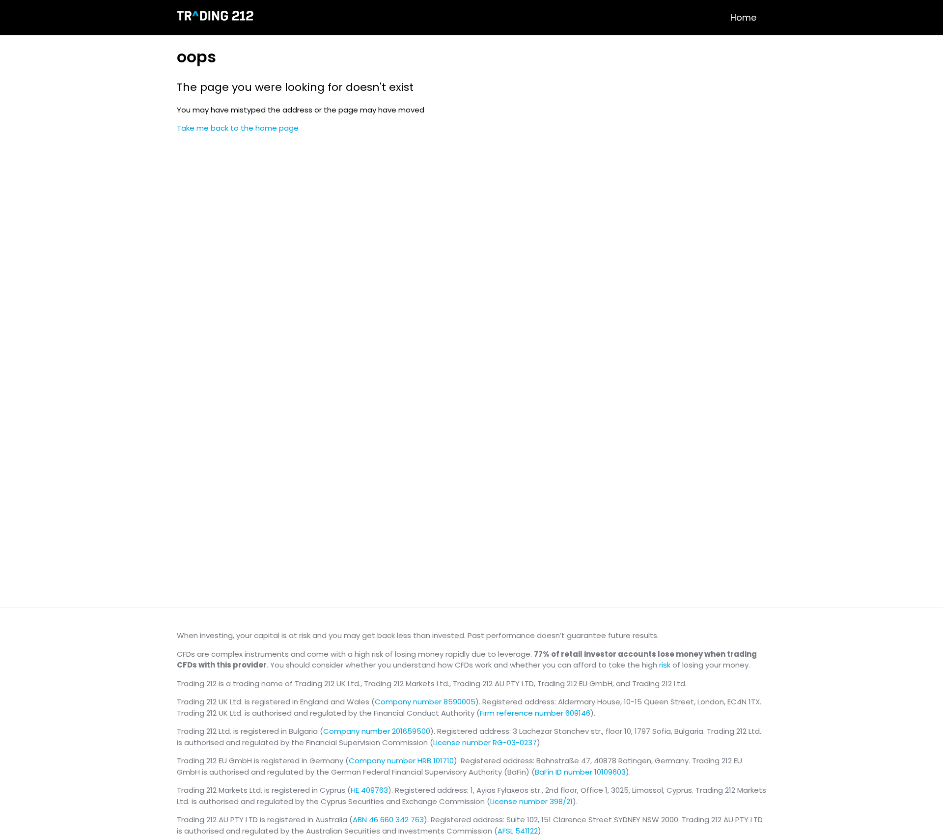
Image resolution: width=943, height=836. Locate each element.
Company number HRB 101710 (401, 760)
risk (664, 665)
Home (743, 17)
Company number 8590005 (425, 702)
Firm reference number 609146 (535, 713)
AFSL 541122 (518, 831)
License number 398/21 (531, 801)
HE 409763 (369, 790)
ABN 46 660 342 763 (388, 819)
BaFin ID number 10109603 (580, 772)
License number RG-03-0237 (485, 742)
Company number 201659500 (376, 731)
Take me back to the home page (238, 128)
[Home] (215, 17)
